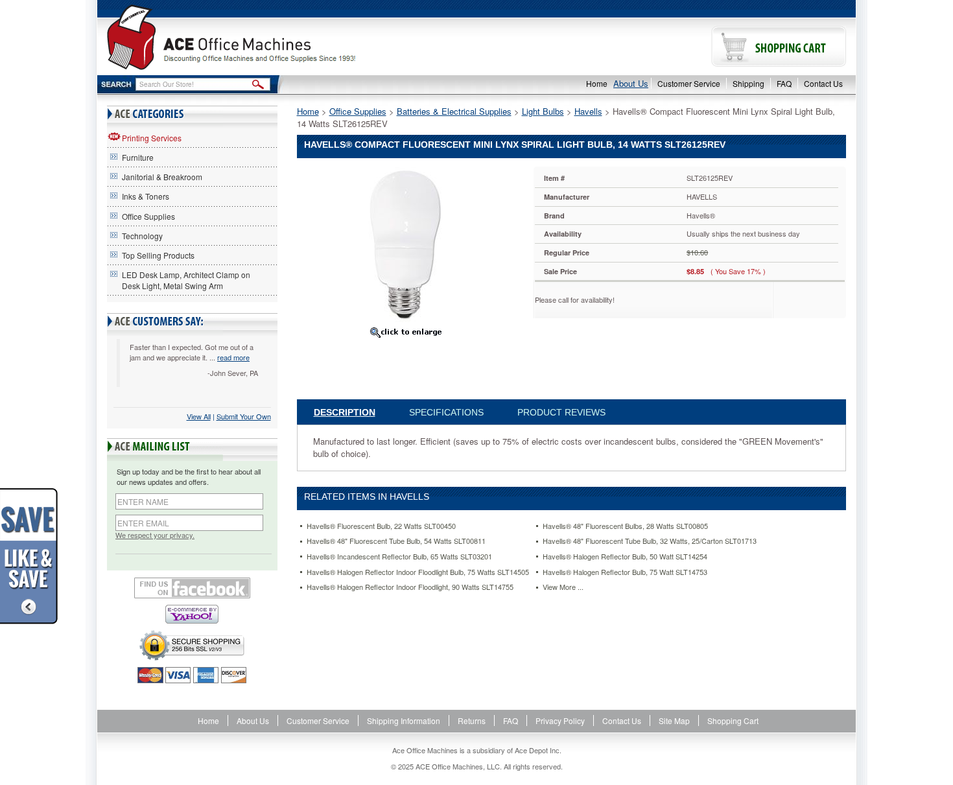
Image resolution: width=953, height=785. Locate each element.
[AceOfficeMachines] (287, 37)
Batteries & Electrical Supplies (454, 111)
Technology (142, 235)
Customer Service (688, 83)
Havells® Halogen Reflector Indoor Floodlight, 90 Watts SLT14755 (410, 587)
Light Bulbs (543, 111)
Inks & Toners (145, 196)
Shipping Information (403, 720)
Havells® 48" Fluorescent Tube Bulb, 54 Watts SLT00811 (396, 541)
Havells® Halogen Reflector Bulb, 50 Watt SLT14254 (625, 556)
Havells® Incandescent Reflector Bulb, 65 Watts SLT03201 (399, 556)
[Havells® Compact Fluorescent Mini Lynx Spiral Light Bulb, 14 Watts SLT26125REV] (405, 243)
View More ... (563, 587)
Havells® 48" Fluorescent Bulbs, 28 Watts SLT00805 (625, 526)
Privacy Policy (560, 720)
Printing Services (152, 137)
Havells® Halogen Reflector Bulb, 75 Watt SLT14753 (625, 572)
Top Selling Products (158, 255)
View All (199, 416)
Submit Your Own (244, 416)
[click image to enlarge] (406, 332)
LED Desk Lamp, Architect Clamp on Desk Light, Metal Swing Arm (186, 280)
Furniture (138, 157)
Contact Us (823, 83)
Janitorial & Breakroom (162, 176)
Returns (472, 720)
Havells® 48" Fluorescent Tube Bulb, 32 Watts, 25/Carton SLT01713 (650, 541)
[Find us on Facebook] (192, 588)
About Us (630, 83)
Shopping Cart (733, 720)
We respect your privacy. (154, 535)
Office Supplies (148, 216)
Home (596, 83)
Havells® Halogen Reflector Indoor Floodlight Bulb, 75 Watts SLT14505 (418, 572)
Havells (588, 111)
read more (233, 357)
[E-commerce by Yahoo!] (192, 614)
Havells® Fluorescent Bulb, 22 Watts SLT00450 (381, 526)
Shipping (748, 83)
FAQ (784, 83)
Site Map (674, 720)
